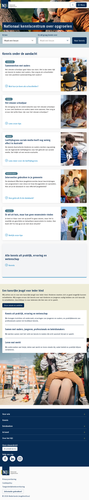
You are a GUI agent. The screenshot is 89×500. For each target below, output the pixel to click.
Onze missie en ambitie (13, 305)
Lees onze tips (44, 111)
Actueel (5, 432)
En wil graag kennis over (47, 35)
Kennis (44, 260)
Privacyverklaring (9, 479)
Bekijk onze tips (44, 223)
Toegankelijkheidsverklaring (13, 486)
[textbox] (53, 40)
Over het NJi (7, 438)
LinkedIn (12, 458)
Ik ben (4, 35)
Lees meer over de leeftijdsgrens (44, 149)
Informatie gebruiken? (13, 491)
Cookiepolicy (7, 483)
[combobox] (54, 40)
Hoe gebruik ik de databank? (44, 186)
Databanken (7, 426)
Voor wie (6, 414)
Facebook (5, 458)
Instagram (20, 458)
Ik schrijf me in (10, 449)
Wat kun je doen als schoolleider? (44, 74)
